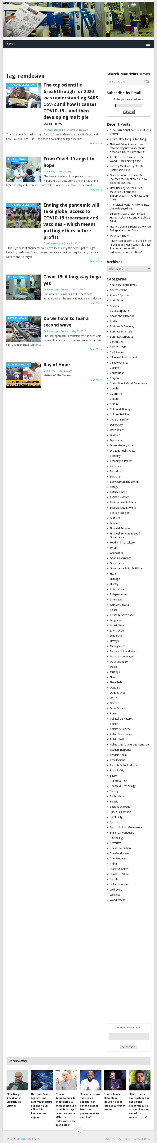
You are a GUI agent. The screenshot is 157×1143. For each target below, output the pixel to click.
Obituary (115, 687)
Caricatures (116, 341)
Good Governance (120, 558)
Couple (114, 388)
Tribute (114, 879)
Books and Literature (122, 316)
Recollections (117, 760)
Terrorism (115, 842)
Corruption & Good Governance (128, 383)
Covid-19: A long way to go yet (72, 280)
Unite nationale (119, 884)
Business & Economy (122, 326)
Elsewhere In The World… (125, 481)
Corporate (116, 378)
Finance (114, 523)
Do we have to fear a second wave (66, 322)
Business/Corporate (121, 336)
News (113, 677)
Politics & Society (120, 729)
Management (117, 646)
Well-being (116, 889)
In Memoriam (117, 589)
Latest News (117, 625)
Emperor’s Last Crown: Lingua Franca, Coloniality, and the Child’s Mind (130, 217)
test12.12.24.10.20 (138, 1138)
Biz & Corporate (119, 310)
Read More (96, 143)
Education (116, 471)
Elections (115, 476)
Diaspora (115, 435)
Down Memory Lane (121, 445)
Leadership (116, 635)
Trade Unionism (119, 868)
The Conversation (53, 129)
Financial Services (120, 528)
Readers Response (120, 749)
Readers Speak (118, 754)
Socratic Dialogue (120, 806)
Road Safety (117, 770)
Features (115, 518)
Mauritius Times (28, 1138)
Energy (114, 486)
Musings (115, 672)
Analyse (114, 305)
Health (114, 573)
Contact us (113, 1138)
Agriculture (116, 300)
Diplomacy (116, 440)
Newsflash (116, 682)
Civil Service (117, 352)
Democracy (116, 424)
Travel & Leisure (119, 874)
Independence (118, 594)
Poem (113, 713)
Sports (114, 822)
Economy (115, 455)
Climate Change (119, 362)
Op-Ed (113, 697)
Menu (10, 44)
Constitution (117, 372)
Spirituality (116, 817)
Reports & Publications (123, 765)
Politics (114, 723)
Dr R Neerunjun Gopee (55, 289)
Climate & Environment (123, 357)
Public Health (117, 739)
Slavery (114, 791)
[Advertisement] (72, 57)
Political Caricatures (121, 718)
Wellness (115, 894)
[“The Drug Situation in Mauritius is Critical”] (17, 1080)
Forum (113, 547)
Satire (113, 775)
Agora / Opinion (119, 295)
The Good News (119, 853)
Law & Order (117, 630)
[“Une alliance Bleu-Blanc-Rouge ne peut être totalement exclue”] (115, 1080)
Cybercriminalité (119, 419)
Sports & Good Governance (126, 827)
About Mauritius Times (123, 284)
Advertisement (118, 290)
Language (115, 620)
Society (114, 801)
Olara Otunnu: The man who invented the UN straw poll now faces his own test (128, 179)
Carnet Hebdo (118, 347)
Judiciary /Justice (119, 604)
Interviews (116, 599)
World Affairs (117, 899)
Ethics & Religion (120, 512)
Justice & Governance (122, 615)
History (114, 584)
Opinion (114, 703)
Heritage (115, 578)
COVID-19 (116, 393)
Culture (114, 398)
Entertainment (118, 492)
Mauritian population (122, 656)
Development (117, 429)
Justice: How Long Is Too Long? (128, 139)
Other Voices (117, 708)
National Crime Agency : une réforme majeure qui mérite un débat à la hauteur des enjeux (127, 148)
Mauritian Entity (119, 235)
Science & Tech (119, 780)
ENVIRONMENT (119, 497)
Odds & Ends (117, 692)
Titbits (113, 863)
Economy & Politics (121, 461)
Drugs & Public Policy (122, 450)
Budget (114, 321)
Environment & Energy (123, 502)
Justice (113, 609)
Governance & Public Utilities (127, 568)
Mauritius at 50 (119, 661)
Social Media (117, 796)
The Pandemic (118, 858)
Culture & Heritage (121, 409)
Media (113, 666)
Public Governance (121, 734)
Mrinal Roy (49, 171)
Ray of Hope (56, 364)
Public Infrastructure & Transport (129, 744)
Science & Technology (123, 786)
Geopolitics (116, 552)
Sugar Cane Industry (122, 832)
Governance (117, 563)
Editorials (115, 466)
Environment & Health (123, 507)
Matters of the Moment (123, 651)
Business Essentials (121, 331)
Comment (115, 367)
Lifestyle (114, 640)
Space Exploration (120, 811)
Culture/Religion (119, 414)
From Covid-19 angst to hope (68, 162)
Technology (116, 837)
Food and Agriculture (122, 542)
